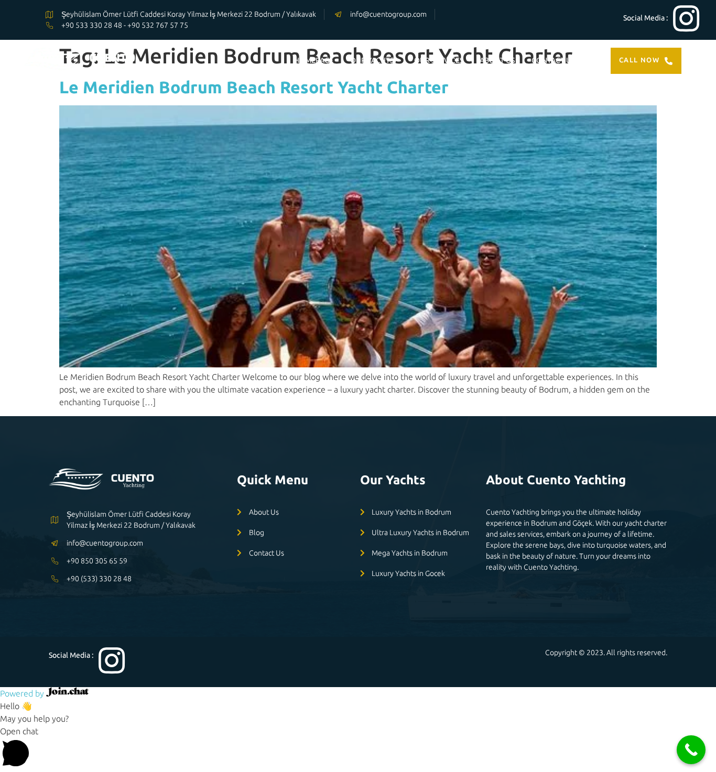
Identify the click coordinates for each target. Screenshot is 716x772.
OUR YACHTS (372, 60)
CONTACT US (553, 60)
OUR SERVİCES (438, 60)
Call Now (639, 59)
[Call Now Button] (691, 749)
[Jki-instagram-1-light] (686, 18)
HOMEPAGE (313, 60)
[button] (358, 748)
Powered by (23, 693)
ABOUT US (497, 60)
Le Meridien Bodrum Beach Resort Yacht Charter (254, 87)
